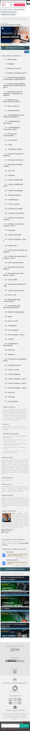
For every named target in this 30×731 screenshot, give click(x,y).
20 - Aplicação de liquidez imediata (12, 165)
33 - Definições (10, 230)
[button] (1, 48)
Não (11, 4)
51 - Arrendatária (10, 325)
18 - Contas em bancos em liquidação (13, 154)
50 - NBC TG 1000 (11, 321)
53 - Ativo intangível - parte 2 (14, 335)
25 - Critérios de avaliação (14, 190)
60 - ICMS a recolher (12, 370)
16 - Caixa (8, 145)
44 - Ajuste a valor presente (14, 290)
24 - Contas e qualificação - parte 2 (13, 185)
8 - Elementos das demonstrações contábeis (11, 100)
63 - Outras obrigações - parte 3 (16, 383)
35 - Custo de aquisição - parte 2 (14, 240)
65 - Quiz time (10, 392)
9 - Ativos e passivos (12, 106)
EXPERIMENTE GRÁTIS (15, 48)
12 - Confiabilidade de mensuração (11, 122)
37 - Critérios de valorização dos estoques (15, 251)
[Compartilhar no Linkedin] (28, 52)
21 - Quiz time (10, 171)
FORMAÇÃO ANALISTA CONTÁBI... (9, 12)
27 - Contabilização (11, 200)
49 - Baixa (8, 316)
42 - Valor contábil (11, 280)
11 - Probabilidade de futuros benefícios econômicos (13, 116)
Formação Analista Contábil (23, 557)
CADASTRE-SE (25, 721)
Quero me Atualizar (19, 4)
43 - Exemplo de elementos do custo (14, 285)
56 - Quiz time (10, 350)
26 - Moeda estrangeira (13, 195)
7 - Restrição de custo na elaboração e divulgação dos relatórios (12, 93)
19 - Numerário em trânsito (14, 160)
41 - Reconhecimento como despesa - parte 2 (13, 274)
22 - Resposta (10, 175)
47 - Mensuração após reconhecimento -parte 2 (11, 306)
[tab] (15, 59)
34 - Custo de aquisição (13, 235)
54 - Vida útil (9, 339)
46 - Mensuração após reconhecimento (11, 300)
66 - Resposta (10, 397)
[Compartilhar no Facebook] (25, 52)
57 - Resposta (10, 354)
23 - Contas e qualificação (14, 180)
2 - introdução (9, 64)
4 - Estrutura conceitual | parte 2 (16, 73)
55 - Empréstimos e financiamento (10, 344)
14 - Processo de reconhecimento (10, 135)
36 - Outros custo (11, 245)
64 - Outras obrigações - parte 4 (16, 388)
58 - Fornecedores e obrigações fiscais (15, 360)
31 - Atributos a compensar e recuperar (14, 218)
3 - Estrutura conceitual (13, 68)
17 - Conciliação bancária (13, 149)
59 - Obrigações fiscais (13, 365)
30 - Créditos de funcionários (15, 213)
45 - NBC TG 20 (10, 295)
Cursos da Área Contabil (18, 9)
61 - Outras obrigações (13, 374)
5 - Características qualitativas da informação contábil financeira (14, 78)
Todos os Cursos (8, 9)
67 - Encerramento (11, 401)
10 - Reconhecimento (12, 110)
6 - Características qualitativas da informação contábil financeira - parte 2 (14, 85)
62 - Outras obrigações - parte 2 (16, 379)
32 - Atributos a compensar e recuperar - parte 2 (14, 225)
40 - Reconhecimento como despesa (13, 268)
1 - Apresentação (11, 59)
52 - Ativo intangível (11, 330)
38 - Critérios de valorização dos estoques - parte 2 (15, 257)
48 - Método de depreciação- (14, 312)
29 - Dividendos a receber (14, 209)
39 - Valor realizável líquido (14, 262)
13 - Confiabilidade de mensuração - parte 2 (11, 128)
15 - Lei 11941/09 (11, 140)
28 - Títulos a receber (12, 204)
